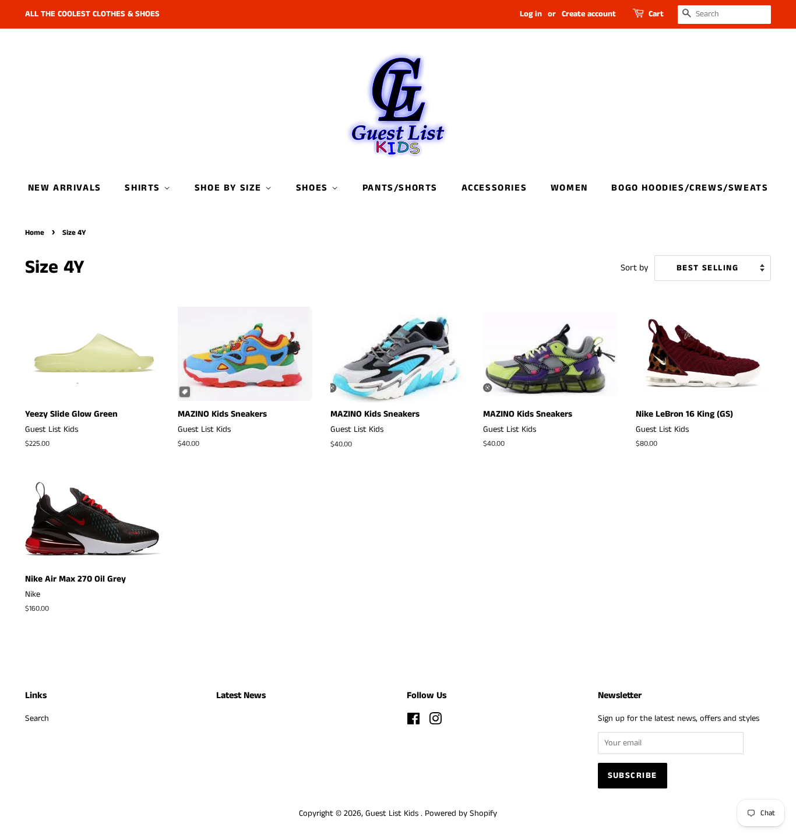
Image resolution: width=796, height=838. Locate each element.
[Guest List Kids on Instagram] (435, 721)
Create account (589, 14)
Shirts (144, 188)
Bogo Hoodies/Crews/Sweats (689, 188)
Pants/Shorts (400, 188)
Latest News (241, 695)
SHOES (314, 188)
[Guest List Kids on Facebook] (413, 721)
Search (37, 718)
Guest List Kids (393, 813)
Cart (656, 14)
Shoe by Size (230, 188)
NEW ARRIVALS (64, 188)
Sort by (635, 268)
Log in (531, 14)
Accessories (494, 188)
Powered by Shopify (461, 813)
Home (34, 232)
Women (569, 188)
